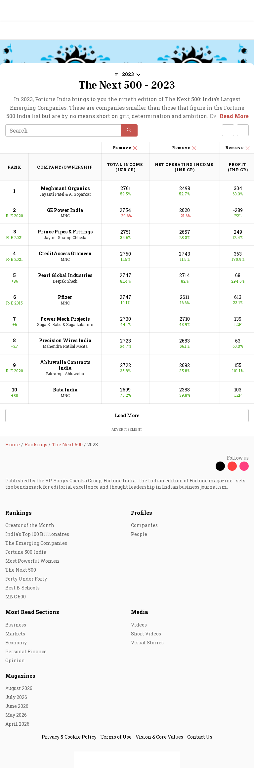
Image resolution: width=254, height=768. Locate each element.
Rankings (18, 512)
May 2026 (16, 715)
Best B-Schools (22, 588)
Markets (15, 633)
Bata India (65, 389)
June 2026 (16, 706)
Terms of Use (116, 737)
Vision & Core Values (159, 737)
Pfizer (65, 297)
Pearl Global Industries (65, 275)
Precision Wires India (65, 340)
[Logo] (20, 30)
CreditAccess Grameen (65, 253)
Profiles (141, 512)
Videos (139, 625)
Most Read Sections (32, 611)
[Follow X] (220, 466)
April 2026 (17, 724)
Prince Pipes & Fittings (65, 231)
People (139, 534)
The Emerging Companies (36, 543)
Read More (234, 115)
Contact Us (199, 737)
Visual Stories (147, 642)
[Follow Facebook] (208, 466)
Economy (16, 642)
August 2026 (18, 688)
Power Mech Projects (65, 319)
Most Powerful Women (32, 561)
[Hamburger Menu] (245, 30)
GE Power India (65, 210)
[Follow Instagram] (244, 466)
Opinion (15, 660)
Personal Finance (26, 651)
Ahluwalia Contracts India (65, 365)
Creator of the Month (29, 525)
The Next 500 (20, 570)
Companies (144, 525)
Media (139, 611)
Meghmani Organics (65, 188)
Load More (127, 415)
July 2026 (16, 697)
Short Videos (146, 633)
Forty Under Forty (26, 579)
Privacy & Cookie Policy (69, 737)
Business (15, 625)
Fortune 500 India (25, 552)
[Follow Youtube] (232, 466)
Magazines (20, 675)
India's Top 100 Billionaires (37, 534)
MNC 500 (15, 596)
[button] (129, 130)
